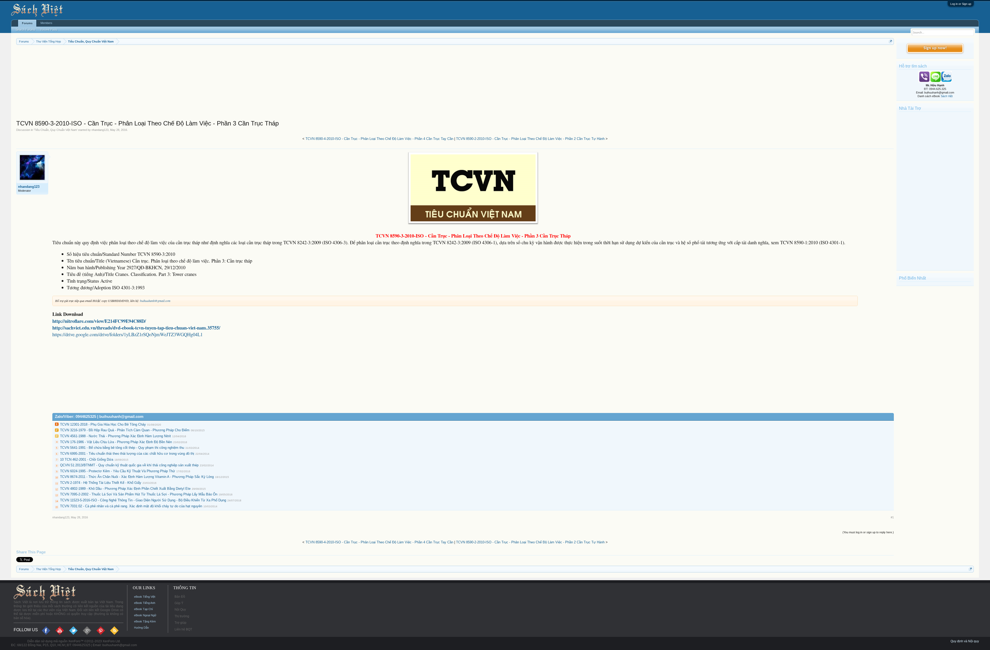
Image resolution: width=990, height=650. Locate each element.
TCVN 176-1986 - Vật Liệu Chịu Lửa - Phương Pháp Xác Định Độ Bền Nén (116, 442)
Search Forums (25, 29)
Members (46, 22)
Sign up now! (935, 48)
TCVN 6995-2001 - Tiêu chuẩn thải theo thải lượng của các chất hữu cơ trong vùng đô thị (127, 453)
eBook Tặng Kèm (145, 621)
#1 (892, 517)
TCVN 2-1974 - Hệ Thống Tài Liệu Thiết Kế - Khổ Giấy (100, 483)
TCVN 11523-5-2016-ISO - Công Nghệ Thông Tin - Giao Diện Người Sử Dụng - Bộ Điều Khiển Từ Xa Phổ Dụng (143, 500)
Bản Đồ (180, 596)
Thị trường (182, 616)
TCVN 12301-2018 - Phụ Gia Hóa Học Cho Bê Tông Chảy (103, 424)
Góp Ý (179, 603)
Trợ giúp (180, 622)
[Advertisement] (171, 83)
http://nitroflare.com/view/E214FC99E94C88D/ (99, 320)
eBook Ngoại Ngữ (145, 615)
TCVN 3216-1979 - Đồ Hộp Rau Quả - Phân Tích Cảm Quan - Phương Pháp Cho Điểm (124, 430)
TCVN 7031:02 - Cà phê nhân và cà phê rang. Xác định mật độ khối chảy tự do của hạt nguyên (131, 506)
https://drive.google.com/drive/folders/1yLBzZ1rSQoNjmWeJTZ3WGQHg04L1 (127, 334)
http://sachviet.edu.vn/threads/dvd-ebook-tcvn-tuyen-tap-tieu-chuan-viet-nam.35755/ (136, 327)
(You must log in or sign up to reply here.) (868, 532)
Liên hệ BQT (183, 629)
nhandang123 (100, 129)
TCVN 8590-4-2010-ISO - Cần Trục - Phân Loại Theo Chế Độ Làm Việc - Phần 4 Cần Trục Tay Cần (379, 139)
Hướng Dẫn (141, 627)
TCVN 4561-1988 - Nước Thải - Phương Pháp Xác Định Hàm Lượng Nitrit (115, 436)
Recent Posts (48, 29)
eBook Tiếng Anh (144, 602)
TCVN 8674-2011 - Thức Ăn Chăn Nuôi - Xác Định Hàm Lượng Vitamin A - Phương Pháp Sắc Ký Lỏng (137, 477)
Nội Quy (180, 609)
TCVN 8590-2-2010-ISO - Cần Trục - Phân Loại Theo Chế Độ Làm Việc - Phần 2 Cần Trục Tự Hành (530, 139)
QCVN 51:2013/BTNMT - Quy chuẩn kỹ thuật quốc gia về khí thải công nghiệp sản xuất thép (129, 465)
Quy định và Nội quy (965, 641)
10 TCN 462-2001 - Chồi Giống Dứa (86, 459)
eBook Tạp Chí (143, 609)
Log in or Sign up (960, 3)
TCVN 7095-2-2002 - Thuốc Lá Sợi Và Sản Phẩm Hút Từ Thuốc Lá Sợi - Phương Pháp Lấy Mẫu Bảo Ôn (138, 494)
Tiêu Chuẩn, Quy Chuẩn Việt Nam (55, 129)
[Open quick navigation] (890, 41)
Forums (27, 23)
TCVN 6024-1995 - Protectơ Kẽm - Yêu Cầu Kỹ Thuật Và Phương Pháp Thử (117, 471)
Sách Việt (947, 96)
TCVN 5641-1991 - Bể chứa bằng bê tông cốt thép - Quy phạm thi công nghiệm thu (122, 448)
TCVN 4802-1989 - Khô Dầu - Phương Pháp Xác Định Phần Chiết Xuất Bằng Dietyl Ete (125, 489)
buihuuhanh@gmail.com (155, 301)
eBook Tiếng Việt (144, 596)
